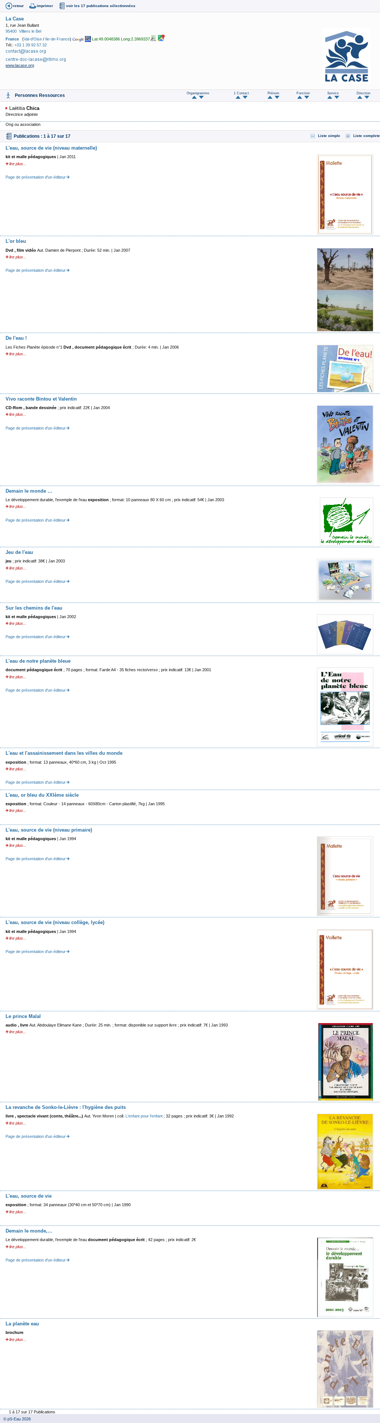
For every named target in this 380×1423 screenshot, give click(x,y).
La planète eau (22, 1323)
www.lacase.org (20, 65)
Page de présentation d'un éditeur (36, 177)
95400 (11, 31)
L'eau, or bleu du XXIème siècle (42, 795)
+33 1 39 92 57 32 (30, 45)
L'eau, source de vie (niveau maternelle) (51, 148)
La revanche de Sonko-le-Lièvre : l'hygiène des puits (66, 1107)
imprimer (45, 6)
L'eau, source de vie (29, 1196)
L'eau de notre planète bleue (38, 661)
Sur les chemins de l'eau (34, 608)
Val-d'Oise (33, 38)
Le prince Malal (23, 1016)
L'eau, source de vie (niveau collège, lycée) (55, 922)
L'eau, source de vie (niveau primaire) (49, 830)
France (12, 38)
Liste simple (329, 136)
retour (18, 6)
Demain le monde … (29, 491)
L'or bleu (16, 241)
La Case (15, 19)
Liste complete (366, 136)
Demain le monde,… (29, 1231)
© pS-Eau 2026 (15, 1419)
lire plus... (17, 163)
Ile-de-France (57, 38)
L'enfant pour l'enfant (144, 1116)
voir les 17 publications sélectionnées (100, 6)
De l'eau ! (16, 338)
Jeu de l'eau (19, 552)
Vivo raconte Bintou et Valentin (41, 399)
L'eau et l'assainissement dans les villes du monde (64, 753)
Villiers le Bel (30, 31)
